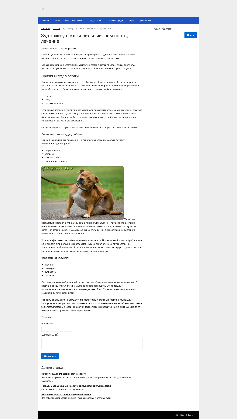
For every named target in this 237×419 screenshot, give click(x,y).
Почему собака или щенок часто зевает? (63, 373)
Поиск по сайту (163, 29)
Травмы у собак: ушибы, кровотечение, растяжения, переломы (76, 385)
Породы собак (94, 20)
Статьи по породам (115, 20)
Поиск (190, 35)
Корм (131, 20)
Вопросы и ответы (74, 20)
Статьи (57, 20)
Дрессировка (145, 20)
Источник (46, 317)
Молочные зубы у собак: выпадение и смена (66, 394)
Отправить (50, 356)
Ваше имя (47, 323)
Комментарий (50, 334)
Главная (45, 20)
